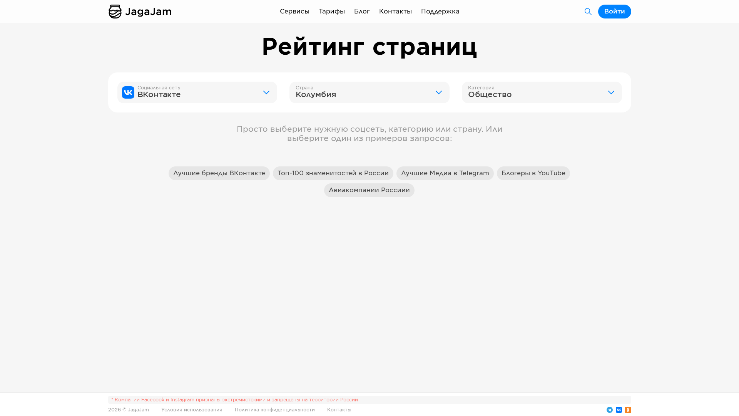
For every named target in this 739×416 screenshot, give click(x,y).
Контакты (395, 11)
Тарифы (332, 11)
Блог (362, 11)
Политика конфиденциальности (275, 410)
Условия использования (191, 410)
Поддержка (440, 11)
